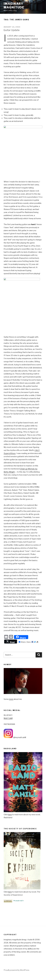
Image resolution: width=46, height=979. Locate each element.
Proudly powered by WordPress (16, 970)
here (10, 814)
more (11, 699)
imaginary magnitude (14, 5)
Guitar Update (11, 30)
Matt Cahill (8, 718)
